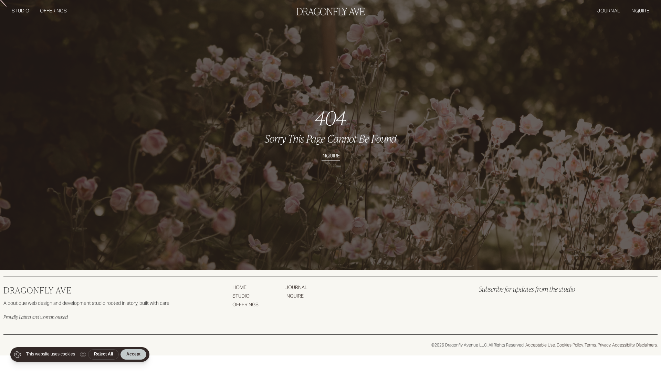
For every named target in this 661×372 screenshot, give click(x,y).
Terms (590, 345)
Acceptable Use (540, 345)
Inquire (639, 11)
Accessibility (623, 345)
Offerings (53, 11)
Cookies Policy (570, 345)
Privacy (604, 345)
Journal (608, 11)
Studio (21, 11)
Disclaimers (646, 345)
